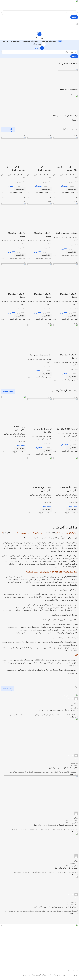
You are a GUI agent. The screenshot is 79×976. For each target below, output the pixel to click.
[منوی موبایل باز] (39, 21)
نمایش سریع (70, 163)
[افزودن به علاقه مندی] (64, 163)
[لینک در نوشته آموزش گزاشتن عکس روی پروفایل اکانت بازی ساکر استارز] (39, 804)
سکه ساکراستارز (9, 533)
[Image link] (39, 944)
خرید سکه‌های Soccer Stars (63, 670)
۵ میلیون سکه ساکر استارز (66, 233)
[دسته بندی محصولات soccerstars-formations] (39, 95)
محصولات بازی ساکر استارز (69, 175)
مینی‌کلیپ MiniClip (65, 555)
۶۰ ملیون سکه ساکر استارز (39, 354)
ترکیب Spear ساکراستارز (66, 428)
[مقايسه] (75, 163)
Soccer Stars (50, 533)
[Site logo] (68, 5)
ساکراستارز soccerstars (68, 558)
